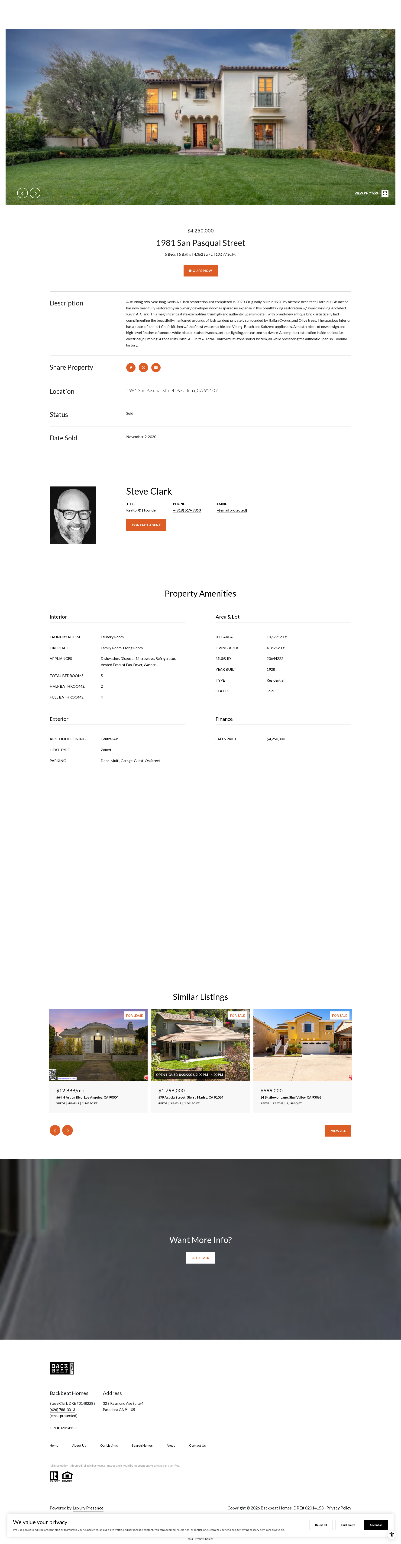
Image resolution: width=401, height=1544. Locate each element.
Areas (171, 1445)
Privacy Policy (338, 1507)
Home (54, 1445)
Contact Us (197, 1445)
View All (338, 1131)
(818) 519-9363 (188, 510)
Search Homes (142, 1445)
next (35, 193)
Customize (348, 1525)
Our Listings (109, 1445)
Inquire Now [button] (200, 271)
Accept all (376, 1525)
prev (22, 193)
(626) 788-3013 (62, 1409)
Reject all (321, 1525)
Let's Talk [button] (200, 1258)
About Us (79, 1445)
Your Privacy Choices (200, 1539)
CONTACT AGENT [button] (146, 525)
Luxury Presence (88, 1507)
